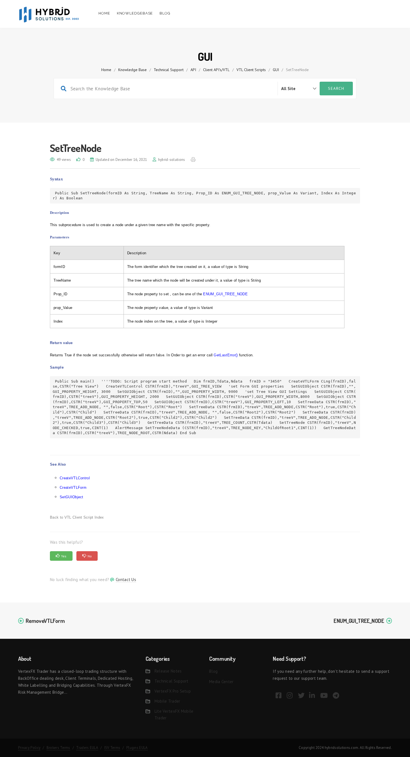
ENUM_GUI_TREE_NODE (359, 620)
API (193, 69)
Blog (165, 13)
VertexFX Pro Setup (173, 691)
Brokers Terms (58, 747)
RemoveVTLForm (45, 620)
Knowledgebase (135, 13)
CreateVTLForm (73, 487)
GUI (276, 69)
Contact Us (126, 579)
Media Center (221, 681)
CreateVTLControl (75, 478)
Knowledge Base (132, 69)
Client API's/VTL (216, 69)
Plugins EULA (137, 747)
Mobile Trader (167, 701)
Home (104, 13)
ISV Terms (112, 747)
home (106, 69)
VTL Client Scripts (251, 69)
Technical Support (169, 69)
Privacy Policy (29, 747)
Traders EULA (87, 747)
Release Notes (168, 671)
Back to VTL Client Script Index (77, 517)
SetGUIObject (71, 497)
